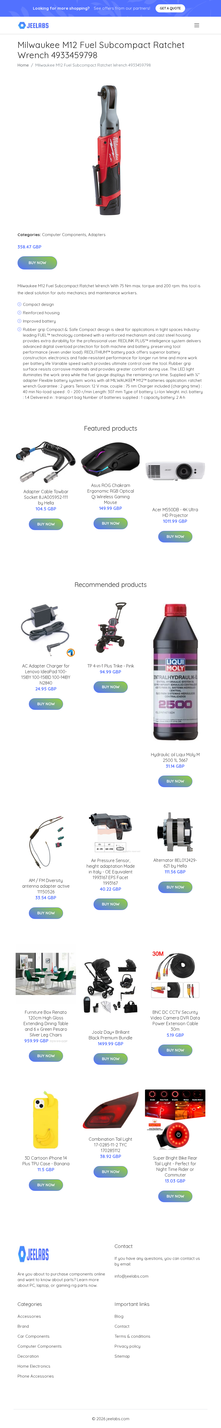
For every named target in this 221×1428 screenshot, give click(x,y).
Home (23, 65)
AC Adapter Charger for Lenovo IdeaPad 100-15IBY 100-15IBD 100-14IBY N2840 (45, 674)
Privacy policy (127, 1346)
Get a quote (170, 8)
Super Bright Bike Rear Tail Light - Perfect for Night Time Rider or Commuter (175, 1166)
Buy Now (37, 262)
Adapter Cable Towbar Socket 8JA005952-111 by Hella (45, 497)
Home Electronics (34, 1366)
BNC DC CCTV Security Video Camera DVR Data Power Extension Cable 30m (175, 1020)
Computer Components (64, 234)
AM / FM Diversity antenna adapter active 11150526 (46, 886)
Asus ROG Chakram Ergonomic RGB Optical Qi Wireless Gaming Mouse (110, 494)
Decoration (28, 1356)
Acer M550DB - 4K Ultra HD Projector (175, 512)
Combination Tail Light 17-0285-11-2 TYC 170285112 (110, 1144)
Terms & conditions (132, 1336)
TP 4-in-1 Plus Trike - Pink (110, 666)
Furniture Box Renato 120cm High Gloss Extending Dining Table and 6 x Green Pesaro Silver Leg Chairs (45, 1023)
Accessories (29, 1316)
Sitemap (122, 1356)
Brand (23, 1326)
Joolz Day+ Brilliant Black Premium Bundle (110, 1034)
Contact (122, 1326)
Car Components (34, 1336)
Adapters (97, 234)
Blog (119, 1316)
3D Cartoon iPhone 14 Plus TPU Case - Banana (46, 1160)
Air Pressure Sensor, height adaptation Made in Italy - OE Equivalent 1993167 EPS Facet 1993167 (111, 872)
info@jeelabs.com (132, 1276)
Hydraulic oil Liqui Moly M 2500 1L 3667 (175, 757)
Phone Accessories (36, 1376)
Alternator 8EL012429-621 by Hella (175, 863)
